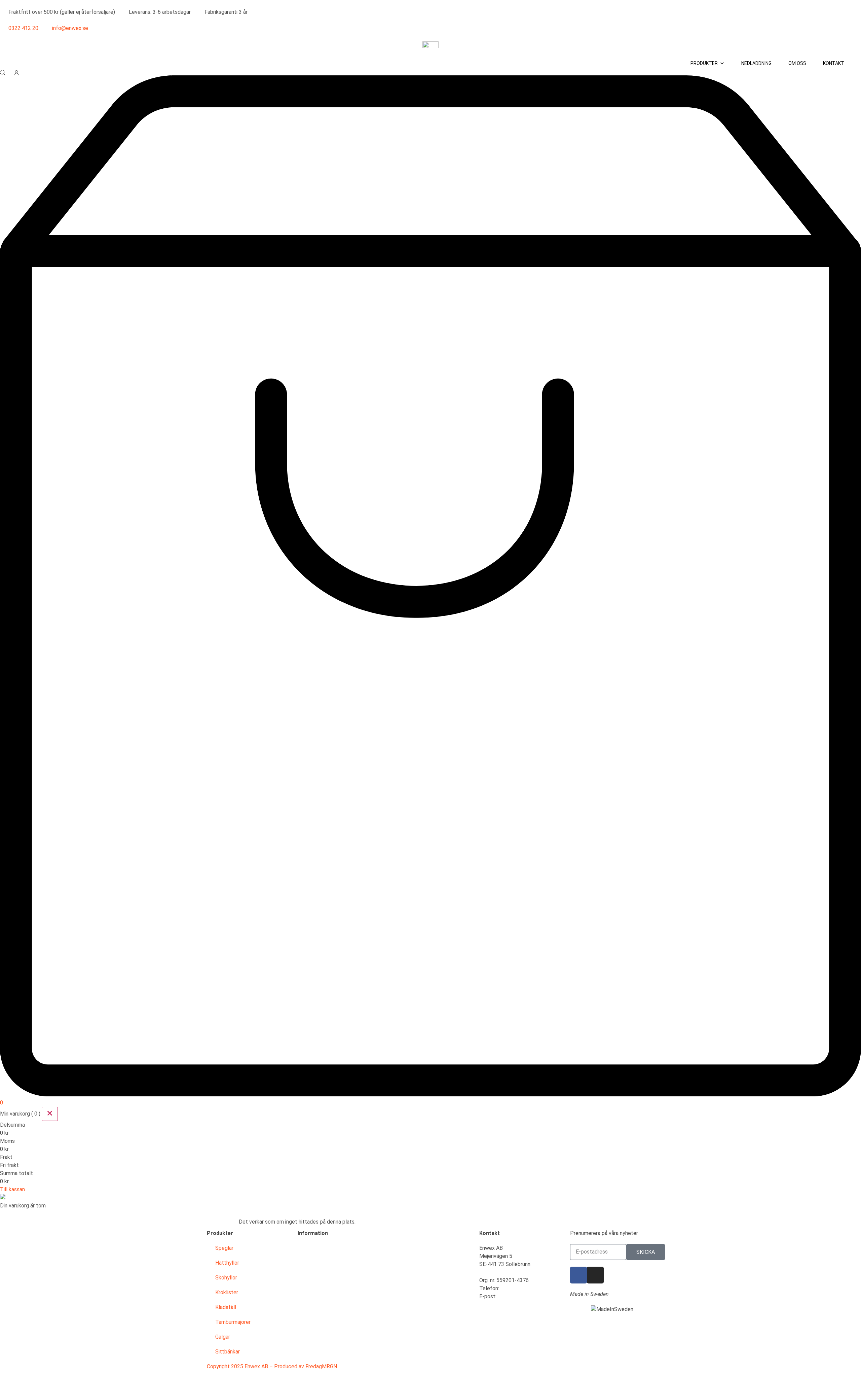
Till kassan (12, 1189)
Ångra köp (310, 1351)
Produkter (704, 63)
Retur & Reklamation (322, 1292)
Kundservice (312, 1248)
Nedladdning (756, 63)
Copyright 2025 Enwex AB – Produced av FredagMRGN (272, 1366)
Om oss (797, 63)
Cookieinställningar (320, 1337)
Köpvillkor (309, 1263)
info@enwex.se (516, 1296)
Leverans (308, 1277)
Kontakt (833, 63)
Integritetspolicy (318, 1322)
